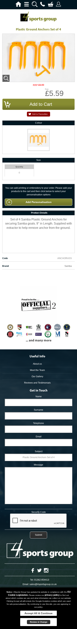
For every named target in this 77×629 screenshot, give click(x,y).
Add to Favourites (39, 114)
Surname (38, 410)
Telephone (38, 423)
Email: (26, 584)
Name (39, 396)
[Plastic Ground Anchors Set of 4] (6, 78)
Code (5, 258)
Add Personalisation (39, 202)
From (47, 89)
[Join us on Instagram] (46, 570)
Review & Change (38, 622)
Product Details (39, 213)
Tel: (32, 580)
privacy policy (52, 595)
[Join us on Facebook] (32, 570)
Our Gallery (37, 376)
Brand (5, 266)
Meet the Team (37, 370)
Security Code (38, 512)
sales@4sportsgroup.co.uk (43, 584)
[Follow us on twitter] (39, 570)
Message (38, 464)
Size (38, 160)
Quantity (19, 167)
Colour (38, 123)
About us (37, 364)
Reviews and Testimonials (37, 382)
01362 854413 (41, 580)
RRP (35, 85)
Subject (38, 451)
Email (38, 436)
